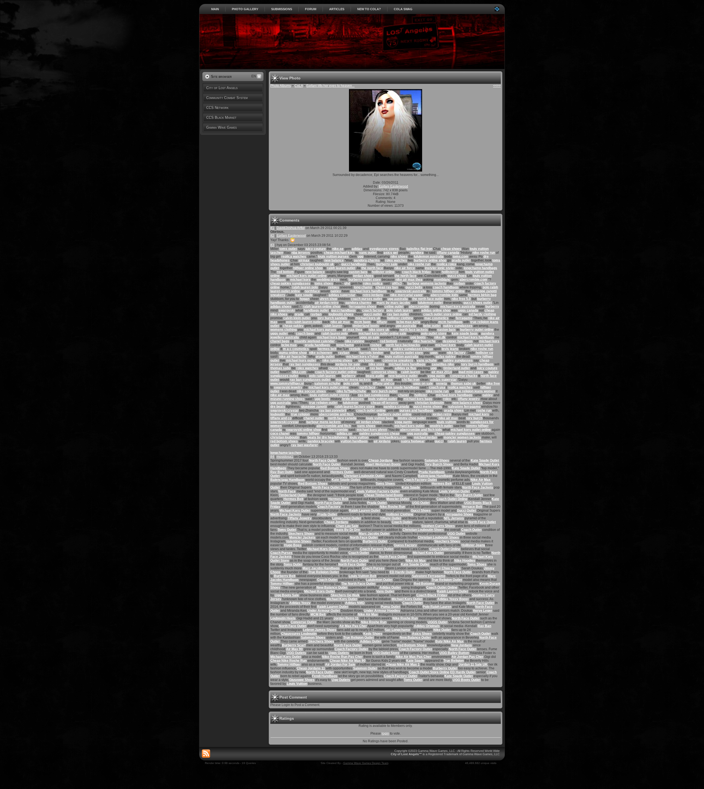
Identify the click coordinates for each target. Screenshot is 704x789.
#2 (272, 236)
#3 (272, 245)
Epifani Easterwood (393, 186)
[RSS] (206, 753)
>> (499, 86)
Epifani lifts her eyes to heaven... (330, 86)
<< (495, 86)
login (385, 733)
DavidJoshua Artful (291, 228)
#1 (272, 228)
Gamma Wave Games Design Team (365, 763)
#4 (272, 457)
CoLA (299, 86)
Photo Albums (280, 86)
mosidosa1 (285, 457)
